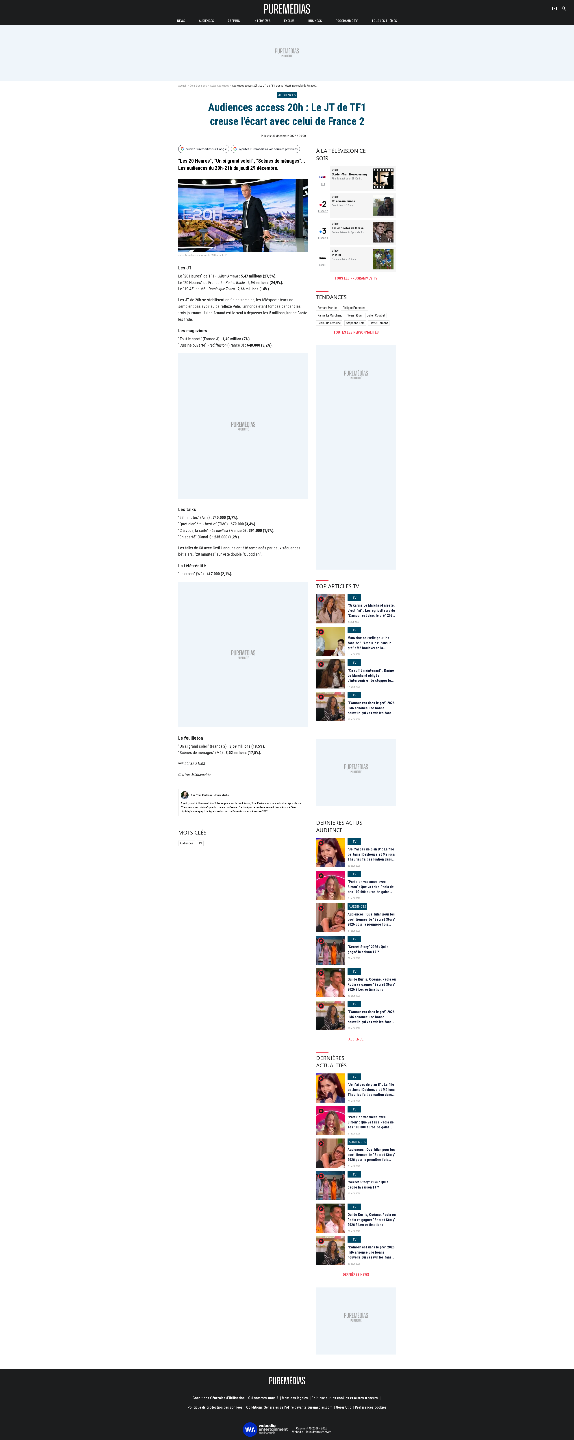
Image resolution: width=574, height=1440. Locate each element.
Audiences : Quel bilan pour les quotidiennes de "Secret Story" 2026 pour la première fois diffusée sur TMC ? (372, 921)
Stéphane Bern (355, 323)
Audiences (186, 843)
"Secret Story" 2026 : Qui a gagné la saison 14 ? (368, 949)
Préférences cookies (371, 1407)
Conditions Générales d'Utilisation (219, 1398)
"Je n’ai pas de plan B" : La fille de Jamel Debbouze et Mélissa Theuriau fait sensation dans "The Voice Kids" (371, 856)
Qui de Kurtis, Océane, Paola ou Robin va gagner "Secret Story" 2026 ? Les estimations (372, 984)
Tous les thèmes (384, 21)
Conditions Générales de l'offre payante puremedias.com (289, 1407)
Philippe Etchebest (355, 308)
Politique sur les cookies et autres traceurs (344, 1398)
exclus (289, 21)
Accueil (182, 85)
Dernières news (198, 85)
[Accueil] (287, 9)
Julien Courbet (376, 315)
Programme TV (347, 21)
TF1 (323, 184)
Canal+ (323, 265)
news (181, 21)
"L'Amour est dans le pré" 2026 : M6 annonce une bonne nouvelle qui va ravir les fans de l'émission (371, 710)
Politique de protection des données (215, 1407)
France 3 (323, 238)
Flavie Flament (379, 323)
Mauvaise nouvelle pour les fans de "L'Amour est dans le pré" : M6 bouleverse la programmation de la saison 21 (371, 645)
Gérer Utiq (343, 1407)
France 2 (323, 211)
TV (200, 843)
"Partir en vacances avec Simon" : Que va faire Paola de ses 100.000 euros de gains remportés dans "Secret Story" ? (371, 892)
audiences (206, 21)
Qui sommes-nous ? (263, 1398)
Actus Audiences (219, 85)
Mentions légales (295, 1398)
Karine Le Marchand (330, 315)
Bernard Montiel (327, 308)
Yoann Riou (355, 315)
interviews (262, 21)
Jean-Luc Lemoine (329, 323)
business (315, 21)
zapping (234, 21)
